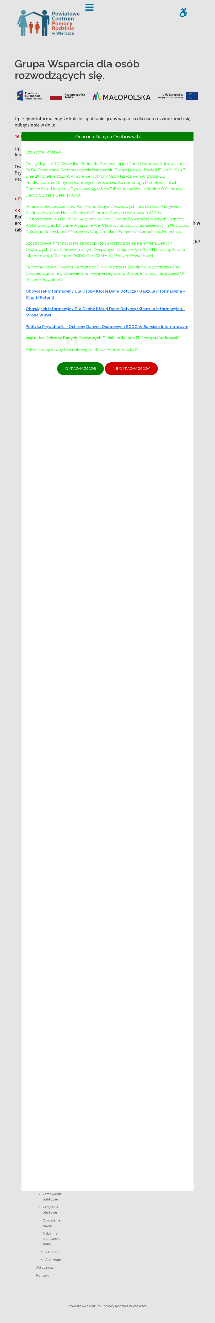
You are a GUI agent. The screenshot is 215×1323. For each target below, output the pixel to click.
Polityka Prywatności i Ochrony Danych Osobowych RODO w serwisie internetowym (107, 326)
